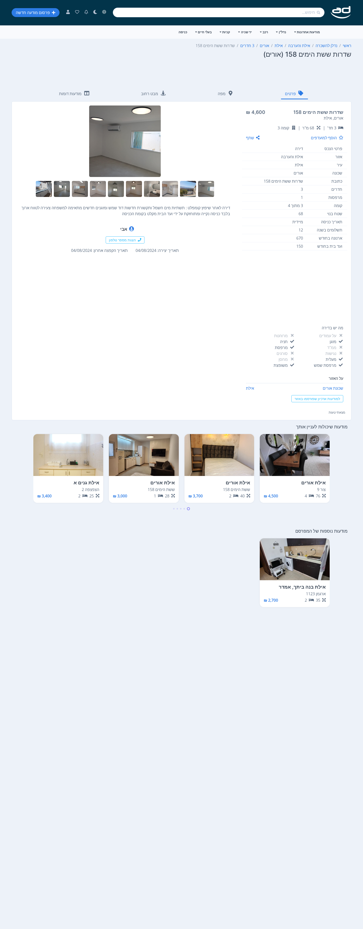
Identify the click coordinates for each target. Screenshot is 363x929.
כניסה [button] (183, 32)
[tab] (294, 94)
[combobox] (218, 12)
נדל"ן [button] (282, 32)
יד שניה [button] (246, 32)
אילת (250, 388)
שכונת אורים (333, 388)
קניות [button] (226, 32)
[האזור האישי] (68, 12)
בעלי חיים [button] (205, 32)
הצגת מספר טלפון (122, 240)
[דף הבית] (340, 12)
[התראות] (86, 12)
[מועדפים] (77, 12)
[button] (188, 508)
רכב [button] (265, 32)
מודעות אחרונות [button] (308, 32)
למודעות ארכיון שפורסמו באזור (317, 399)
